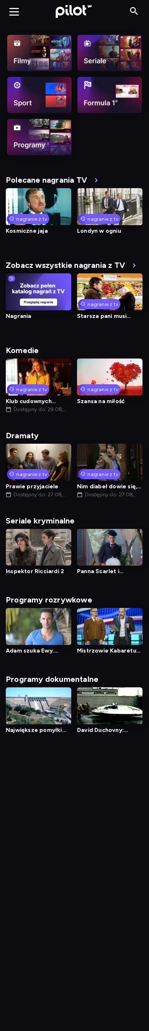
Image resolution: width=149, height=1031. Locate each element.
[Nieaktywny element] (39, 53)
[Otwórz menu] (14, 11)
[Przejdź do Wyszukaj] (134, 11)
